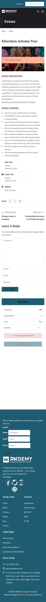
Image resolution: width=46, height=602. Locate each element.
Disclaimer (7, 543)
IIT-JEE (26, 521)
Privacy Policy (8, 538)
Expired (23, 344)
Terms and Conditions (11, 547)
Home (3, 31)
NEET (26, 517)
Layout (5, 427)
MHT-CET (27, 512)
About (5, 508)
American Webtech (34, 595)
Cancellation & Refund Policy (13, 552)
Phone (6, 445)
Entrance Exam (29, 508)
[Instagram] (14, 489)
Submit (8, 452)
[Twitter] (15, 201)
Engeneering (28, 503)
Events (11, 31)
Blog (4, 521)
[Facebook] (10, 201)
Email (5, 439)
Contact (6, 526)
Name (5, 433)
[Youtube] (21, 482)
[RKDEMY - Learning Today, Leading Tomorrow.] (9, 11)
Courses (6, 512)
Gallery (5, 517)
